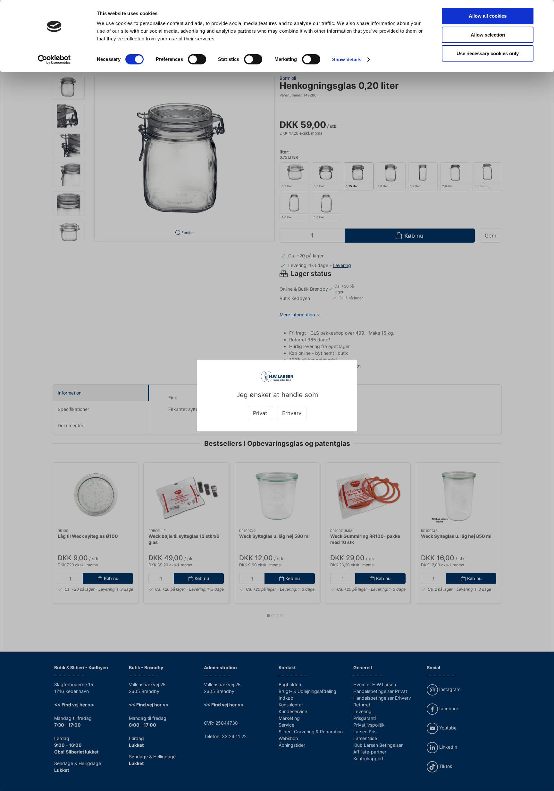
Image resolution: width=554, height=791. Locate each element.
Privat (260, 413)
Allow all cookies (488, 16)
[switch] (197, 59)
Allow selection (488, 34)
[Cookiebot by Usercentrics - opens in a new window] (54, 59)
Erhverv (291, 413)
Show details (346, 59)
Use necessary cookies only (488, 53)
